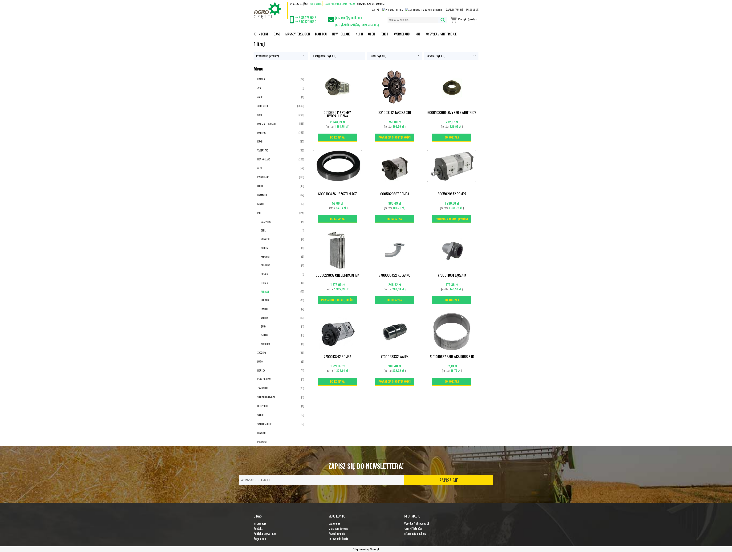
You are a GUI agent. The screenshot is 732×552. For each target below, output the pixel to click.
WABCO (260, 415)
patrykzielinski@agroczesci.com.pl (357, 22)
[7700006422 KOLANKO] (394, 251)
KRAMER (261, 79)
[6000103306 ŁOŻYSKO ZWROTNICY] (451, 88)
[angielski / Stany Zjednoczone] (423, 10)
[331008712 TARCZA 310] (394, 88)
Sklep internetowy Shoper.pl (366, 549)
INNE (259, 213)
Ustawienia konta (338, 538)
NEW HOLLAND (263, 159)
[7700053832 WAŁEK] (394, 332)
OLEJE (259, 168)
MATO (260, 361)
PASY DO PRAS (264, 379)
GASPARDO (266, 222)
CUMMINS (265, 265)
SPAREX (264, 274)
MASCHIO (265, 344)
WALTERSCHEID (264, 424)
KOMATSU (265, 239)
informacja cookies (415, 533)
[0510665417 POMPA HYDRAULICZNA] (337, 88)
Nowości (261, 433)
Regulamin (260, 538)
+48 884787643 (305, 17)
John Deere (316, 4)
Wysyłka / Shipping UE (416, 523)
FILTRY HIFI (262, 406)
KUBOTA (264, 248)
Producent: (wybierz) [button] (267, 56)
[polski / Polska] (392, 10)
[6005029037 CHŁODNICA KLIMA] (337, 251)
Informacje (260, 523)
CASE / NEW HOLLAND (336, 4)
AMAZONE (265, 257)
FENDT (260, 186)
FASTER (260, 204)
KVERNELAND (263, 177)
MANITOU (261, 133)
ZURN (263, 326)
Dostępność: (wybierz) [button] (324, 56)
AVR (259, 88)
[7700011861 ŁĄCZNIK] (451, 251)
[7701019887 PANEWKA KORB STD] (451, 332)
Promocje (262, 442)
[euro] (378, 10)
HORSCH (261, 370)
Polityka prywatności (265, 533)
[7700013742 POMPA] (337, 332)
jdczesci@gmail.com (348, 17)
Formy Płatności (413, 528)
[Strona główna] (271, 10)
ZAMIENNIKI (262, 388)
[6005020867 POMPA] (394, 169)
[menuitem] (264, 33)
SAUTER (264, 335)
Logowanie (334, 523)
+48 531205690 (305, 21)
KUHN (259, 141)
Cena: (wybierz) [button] (378, 56)
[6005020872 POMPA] (451, 169)
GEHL (263, 230)
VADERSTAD (262, 150)
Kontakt (258, 528)
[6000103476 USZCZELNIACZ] (337, 169)
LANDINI (264, 309)
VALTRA (264, 318)
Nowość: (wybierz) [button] (436, 56)
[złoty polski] (373, 10)
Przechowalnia (336, 533)
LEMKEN (264, 283)
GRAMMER (262, 195)
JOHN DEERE (262, 106)
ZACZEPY (261, 352)
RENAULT (265, 291)
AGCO (352, 4)
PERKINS (265, 300)
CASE (259, 115)
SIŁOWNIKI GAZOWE (266, 397)
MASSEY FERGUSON (266, 124)
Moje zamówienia (338, 528)
